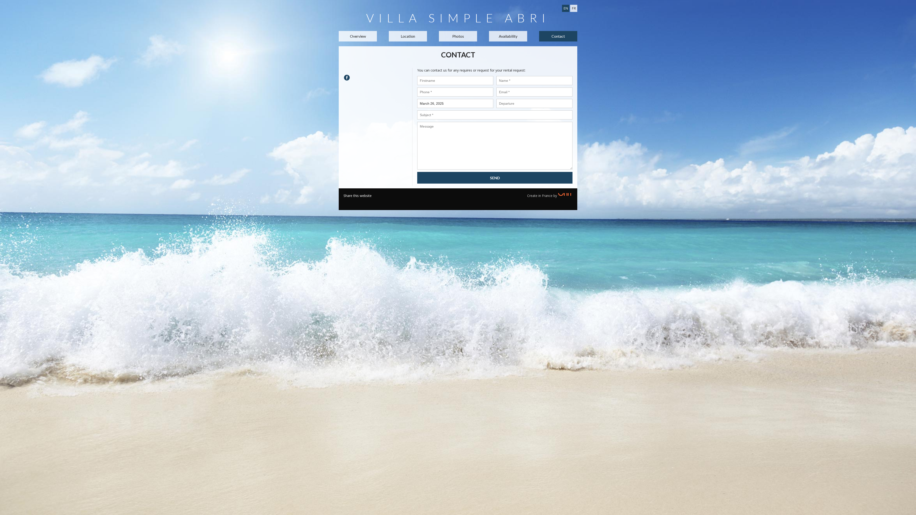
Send (495, 177)
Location (408, 36)
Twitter (354, 201)
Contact (558, 36)
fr (574, 8)
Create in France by (542, 195)
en (565, 8)
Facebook (347, 201)
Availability (508, 36)
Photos (458, 36)
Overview (358, 36)
